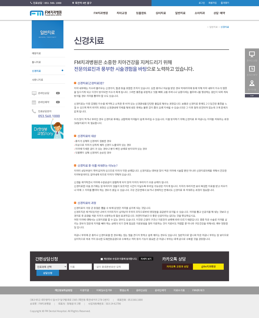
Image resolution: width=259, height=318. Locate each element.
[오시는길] (252, 92)
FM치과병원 (101, 13)
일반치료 (180, 13)
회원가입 (212, 2)
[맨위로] (252, 96)
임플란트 (141, 13)
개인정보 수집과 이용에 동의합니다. (120, 258)
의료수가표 (179, 290)
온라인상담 (43, 93)
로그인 (202, 2)
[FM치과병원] (46, 14)
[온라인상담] (252, 62)
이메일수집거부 (104, 290)
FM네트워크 (198, 290)
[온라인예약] (252, 77)
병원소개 (124, 290)
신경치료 (36, 71)
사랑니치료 (37, 79)
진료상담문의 (44, 111)
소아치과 (200, 13)
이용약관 (84, 290)
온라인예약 (43, 102)
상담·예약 (219, 13)
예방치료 (36, 53)
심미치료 (161, 13)
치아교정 (122, 13)
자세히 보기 (146, 258)
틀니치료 (36, 62)
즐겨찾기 (225, 2)
